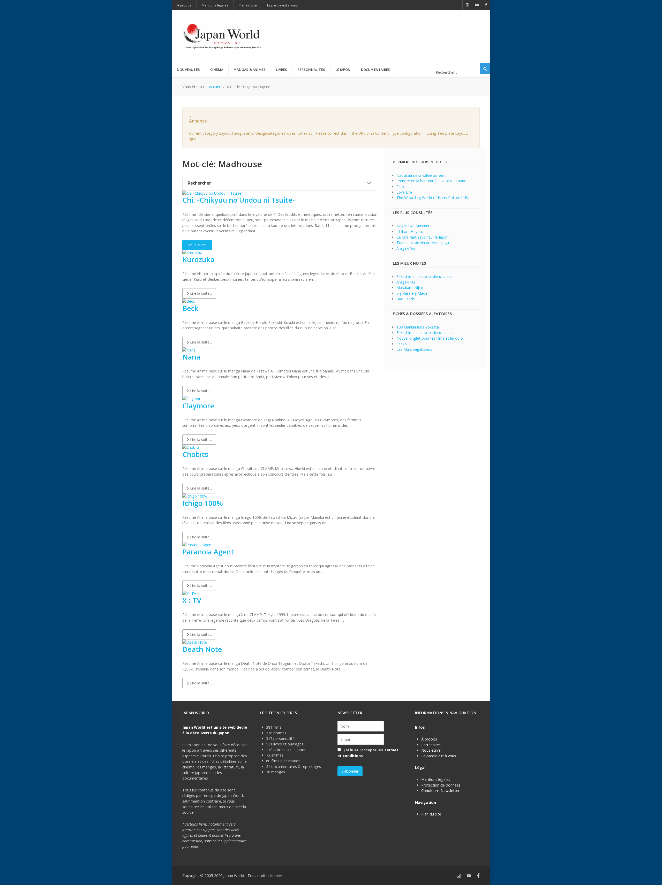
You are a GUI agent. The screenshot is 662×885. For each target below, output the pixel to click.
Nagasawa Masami (412, 225)
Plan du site (431, 814)
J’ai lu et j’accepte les (367, 752)
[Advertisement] (385, 28)
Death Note (202, 649)
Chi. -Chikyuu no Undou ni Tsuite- (238, 200)
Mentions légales (435, 779)
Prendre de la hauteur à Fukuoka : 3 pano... (432, 180)
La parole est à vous (438, 755)
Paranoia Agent (208, 551)
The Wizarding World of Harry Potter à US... (433, 197)
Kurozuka (198, 259)
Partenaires (431, 744)
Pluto (400, 186)
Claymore (198, 405)
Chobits (195, 454)
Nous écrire (431, 750)
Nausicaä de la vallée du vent (421, 175)
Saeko (401, 343)
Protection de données (441, 785)
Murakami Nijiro (409, 287)
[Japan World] (222, 36)
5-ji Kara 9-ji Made (411, 293)
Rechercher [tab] (199, 183)
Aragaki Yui (405, 248)
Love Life (404, 192)
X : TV (191, 600)
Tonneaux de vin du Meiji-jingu (422, 242)
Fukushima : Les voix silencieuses (424, 276)
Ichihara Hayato (409, 231)
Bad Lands (405, 298)
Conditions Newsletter (440, 790)
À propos (429, 739)
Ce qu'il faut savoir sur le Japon (422, 237)
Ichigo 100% (202, 503)
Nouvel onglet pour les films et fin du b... (430, 338)
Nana (191, 357)
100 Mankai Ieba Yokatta (417, 327)
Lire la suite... (197, 244)
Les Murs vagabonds (414, 349)
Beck (190, 308)
